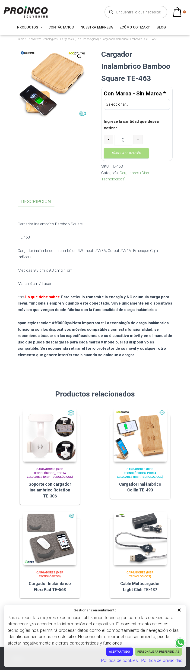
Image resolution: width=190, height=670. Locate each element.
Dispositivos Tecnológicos (42, 39)
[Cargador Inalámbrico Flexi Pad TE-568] (49, 538)
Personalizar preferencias (158, 651)
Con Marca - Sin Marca (135, 93)
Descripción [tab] (36, 201)
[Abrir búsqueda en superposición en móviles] (136, 12)
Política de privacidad (161, 660)
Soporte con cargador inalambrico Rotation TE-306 (49, 490)
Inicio (21, 39)
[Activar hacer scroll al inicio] (181, 661)
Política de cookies (119, 660)
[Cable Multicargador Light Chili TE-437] (140, 538)
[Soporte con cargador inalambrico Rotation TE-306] (49, 435)
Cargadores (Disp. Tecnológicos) (79, 39)
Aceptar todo (119, 651)
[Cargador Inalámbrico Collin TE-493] (140, 435)
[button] (179, 610)
